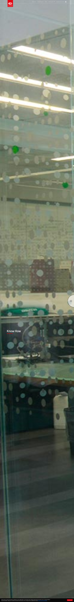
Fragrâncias (40, 1)
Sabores (34, 1)
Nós (46, 1)
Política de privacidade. (42, 600)
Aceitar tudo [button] (70, 600)
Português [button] (51, 1)
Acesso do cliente (60, 1)
